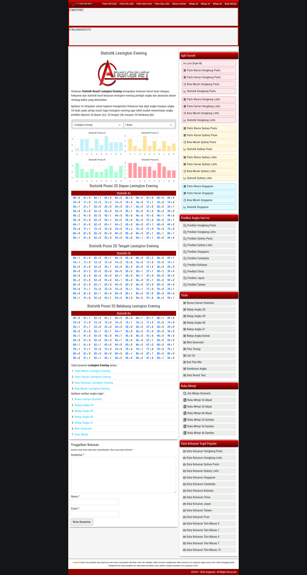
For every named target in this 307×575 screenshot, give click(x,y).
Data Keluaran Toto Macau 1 (203, 530)
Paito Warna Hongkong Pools (203, 70)
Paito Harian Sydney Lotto (202, 164)
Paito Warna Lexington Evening (93, 371)
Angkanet (76, 562)
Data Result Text (196, 375)
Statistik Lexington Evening (124, 53)
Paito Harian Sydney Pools (202, 135)
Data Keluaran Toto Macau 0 (203, 523)
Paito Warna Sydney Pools (202, 128)
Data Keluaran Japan (199, 503)
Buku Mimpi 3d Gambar (200, 426)
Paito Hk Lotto (127, 3)
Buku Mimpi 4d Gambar (200, 433)
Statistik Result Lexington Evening (102, 91)
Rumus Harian (179, 3)
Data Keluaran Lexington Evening (94, 382)
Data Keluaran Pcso (198, 517)
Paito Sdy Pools (144, 3)
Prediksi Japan (195, 278)
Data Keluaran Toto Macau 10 (204, 550)
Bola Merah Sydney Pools (201, 142)
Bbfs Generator (83, 428)
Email (75, 508)
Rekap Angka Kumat (198, 335)
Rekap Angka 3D (84, 411)
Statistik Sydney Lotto (199, 178)
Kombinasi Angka (197, 368)
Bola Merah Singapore (199, 200)
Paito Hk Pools (109, 3)
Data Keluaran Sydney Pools (203, 464)
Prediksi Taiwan (196, 284)
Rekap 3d (205, 3)
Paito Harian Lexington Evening (93, 377)
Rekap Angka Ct (84, 422)
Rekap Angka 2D (84, 405)
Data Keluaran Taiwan (199, 510)
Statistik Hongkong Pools (201, 91)
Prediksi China (195, 271)
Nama (75, 496)
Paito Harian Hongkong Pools (204, 77)
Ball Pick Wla (194, 362)
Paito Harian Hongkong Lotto (203, 106)
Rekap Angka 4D (84, 417)
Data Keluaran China (198, 497)
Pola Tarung (193, 349)
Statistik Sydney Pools (199, 149)
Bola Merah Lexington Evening (92, 388)
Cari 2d (191, 355)
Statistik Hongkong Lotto (201, 120)
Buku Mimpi (230, 3)
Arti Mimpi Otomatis (199, 393)
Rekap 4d (217, 3)
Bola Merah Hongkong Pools (203, 84)
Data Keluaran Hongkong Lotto (204, 457)
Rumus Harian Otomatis (88, 399)
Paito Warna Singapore (200, 186)
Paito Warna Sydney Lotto (202, 157)
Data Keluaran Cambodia (201, 484)
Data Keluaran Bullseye (200, 490)
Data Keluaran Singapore (201, 477)
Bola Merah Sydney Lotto (201, 171)
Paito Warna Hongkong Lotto (203, 99)
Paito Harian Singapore (200, 193)
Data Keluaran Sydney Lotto (203, 471)
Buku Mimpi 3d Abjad (199, 406)
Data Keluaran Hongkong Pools (204, 451)
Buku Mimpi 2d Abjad (199, 400)
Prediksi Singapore (198, 251)
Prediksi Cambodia (198, 258)
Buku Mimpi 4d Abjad (199, 413)
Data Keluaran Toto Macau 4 (203, 536)
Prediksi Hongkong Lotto (201, 232)
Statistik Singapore (198, 207)
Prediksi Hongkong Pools (201, 225)
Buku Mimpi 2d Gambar (200, 419)
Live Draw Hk (194, 63)
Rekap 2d (193, 3)
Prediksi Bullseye (197, 265)
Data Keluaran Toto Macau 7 (203, 543)
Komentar (77, 455)
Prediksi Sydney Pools (200, 238)
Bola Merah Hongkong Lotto (203, 113)
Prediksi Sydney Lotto (199, 245)
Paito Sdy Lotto (162, 3)
